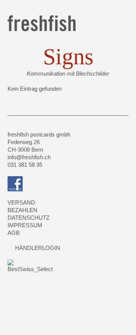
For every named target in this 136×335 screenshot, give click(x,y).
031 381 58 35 (25, 164)
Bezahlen (22, 210)
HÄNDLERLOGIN (37, 248)
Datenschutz (28, 217)
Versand (21, 202)
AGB (14, 233)
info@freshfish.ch (29, 157)
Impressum (25, 225)
